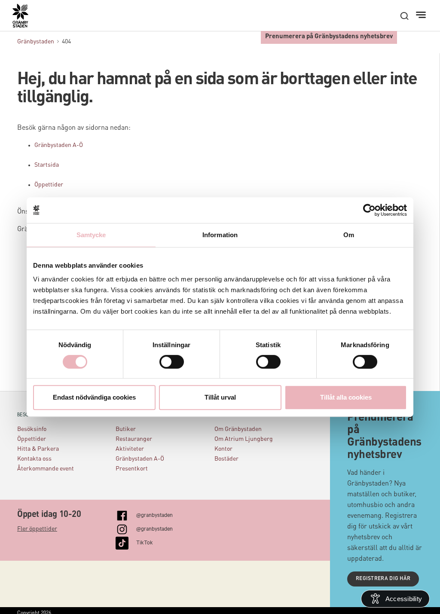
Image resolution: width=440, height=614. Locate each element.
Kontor (223, 449)
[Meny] (421, 15)
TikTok (144, 542)
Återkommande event (45, 469)
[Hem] (25, 20)
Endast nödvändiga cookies (94, 397)
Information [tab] (220, 234)
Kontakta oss (34, 459)
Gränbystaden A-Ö (58, 145)
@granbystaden (154, 514)
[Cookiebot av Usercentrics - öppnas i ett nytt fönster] (369, 210)
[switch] (171, 362)
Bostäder (226, 459)
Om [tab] (348, 234)
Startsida (46, 165)
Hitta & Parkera (38, 449)
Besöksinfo (31, 429)
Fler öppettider (37, 529)
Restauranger (134, 439)
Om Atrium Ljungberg (243, 439)
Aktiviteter (130, 449)
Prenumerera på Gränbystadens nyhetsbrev (329, 37)
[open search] (404, 15)
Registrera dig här (383, 578)
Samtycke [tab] (91, 234)
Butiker (126, 429)
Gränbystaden (35, 42)
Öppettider (48, 185)
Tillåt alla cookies (346, 397)
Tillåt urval (220, 397)
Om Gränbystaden (238, 429)
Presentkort (132, 469)
